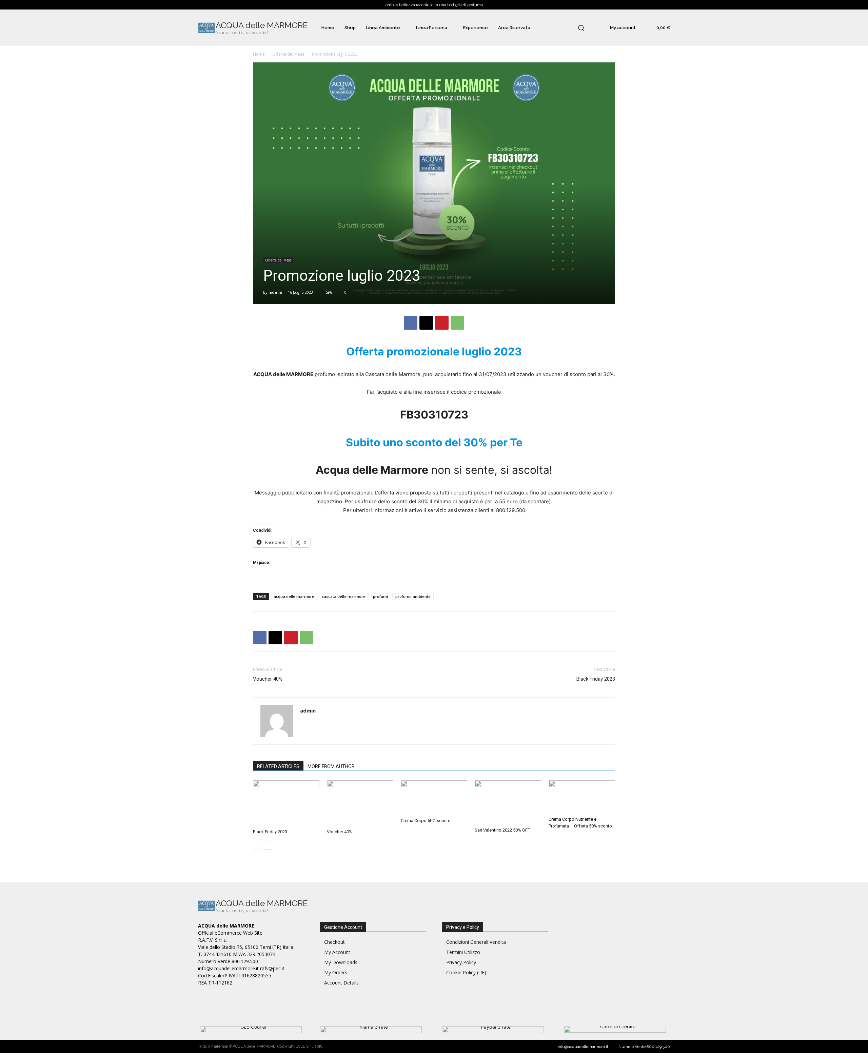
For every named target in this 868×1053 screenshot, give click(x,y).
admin (275, 292)
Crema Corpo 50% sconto (426, 820)
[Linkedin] (601, 907)
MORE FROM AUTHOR (331, 766)
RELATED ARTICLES (278, 766)
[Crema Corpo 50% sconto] (434, 797)
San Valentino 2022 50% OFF (502, 830)
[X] (426, 323)
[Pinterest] (442, 323)
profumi (380, 596)
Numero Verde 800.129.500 (644, 1046)
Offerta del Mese (288, 54)
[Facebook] (410, 323)
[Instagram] (585, 907)
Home (259, 54)
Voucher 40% (267, 679)
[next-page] (268, 845)
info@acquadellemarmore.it (583, 1046)
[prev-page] (257, 845)
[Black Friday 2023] (286, 803)
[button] (581, 28)
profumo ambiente (413, 596)
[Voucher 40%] (360, 803)
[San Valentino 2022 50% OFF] (508, 802)
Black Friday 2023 (595, 679)
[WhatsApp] (457, 323)
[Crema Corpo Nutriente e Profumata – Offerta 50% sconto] (582, 797)
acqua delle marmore (294, 596)
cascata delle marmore (344, 596)
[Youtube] (631, 907)
